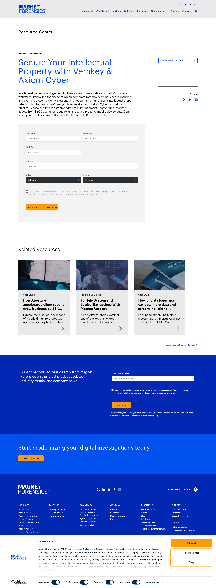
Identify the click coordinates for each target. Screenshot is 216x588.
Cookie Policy (96, 566)
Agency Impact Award (89, 518)
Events (144, 513)
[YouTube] (109, 489)
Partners (175, 11)
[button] (196, 11)
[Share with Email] (196, 99)
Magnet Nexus (24, 525)
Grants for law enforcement (153, 529)
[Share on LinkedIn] (190, 99)
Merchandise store (88, 521)
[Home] (33, 489)
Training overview (179, 527)
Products (116, 11)
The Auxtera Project (88, 509)
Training (182, 4)
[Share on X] (184, 99)
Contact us (176, 513)
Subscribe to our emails (182, 516)
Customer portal (179, 509)
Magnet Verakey (25, 529)
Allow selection (191, 552)
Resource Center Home (180, 344)
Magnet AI (87, 11)
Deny (191, 562)
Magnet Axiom (24, 513)
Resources (142, 11)
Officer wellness (148, 522)
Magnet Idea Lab (87, 525)
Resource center (148, 509)
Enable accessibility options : (178, 489)
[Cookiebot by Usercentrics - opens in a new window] (19, 582)
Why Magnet (102, 11)
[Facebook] (114, 489)
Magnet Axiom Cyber (27, 516)
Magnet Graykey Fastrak (29, 522)
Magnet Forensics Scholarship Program (89, 514)
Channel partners (56, 513)
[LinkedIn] (103, 489)
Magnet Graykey (25, 519)
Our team (114, 513)
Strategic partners (57, 509)
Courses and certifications (183, 530)
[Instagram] (119, 489)
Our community (159, 11)
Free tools (145, 519)
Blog (143, 516)
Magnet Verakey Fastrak (29, 532)
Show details (152, 582)
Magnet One (23, 509)
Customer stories (148, 525)
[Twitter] (98, 489)
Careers (113, 509)
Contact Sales (31, 458)
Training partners (56, 516)
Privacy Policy (45, 570)
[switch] (84, 582)
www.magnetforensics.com (92, 552)
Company (187, 11)
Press (112, 519)
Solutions (129, 11)
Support (193, 4)
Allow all (191, 543)
